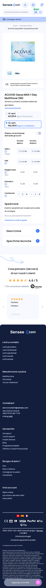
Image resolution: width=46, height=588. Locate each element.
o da (8, 416)
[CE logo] (5, 521)
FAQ (4, 466)
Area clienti (7, 498)
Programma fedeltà (11, 445)
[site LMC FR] (26, 516)
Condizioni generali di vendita (23, 540)
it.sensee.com (21, 567)
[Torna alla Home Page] (11, 5)
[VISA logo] (21, 521)
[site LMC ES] (22, 516)
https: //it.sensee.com (9, 554)
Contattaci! (7, 475)
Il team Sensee (9, 439)
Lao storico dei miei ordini (13, 495)
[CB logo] (10, 521)
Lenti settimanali (9, 350)
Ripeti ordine (8, 492)
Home (15, 26)
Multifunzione (8, 376)
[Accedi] (25, 5)
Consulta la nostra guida (16, 220)
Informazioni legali (23, 536)
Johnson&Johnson (13, 108)
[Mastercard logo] (15, 521)
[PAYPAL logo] (31, 521)
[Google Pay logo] (23, 525)
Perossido (7, 379)
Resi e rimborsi (9, 469)
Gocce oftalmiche (10, 382)
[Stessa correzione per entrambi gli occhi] (38, 133)
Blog (4, 442)
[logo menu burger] (42, 5)
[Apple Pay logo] (39, 521)
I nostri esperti (9, 436)
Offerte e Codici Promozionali (15, 448)
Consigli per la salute (11, 472)
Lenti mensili (8, 356)
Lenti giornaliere (26, 26)
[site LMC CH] (18, 516)
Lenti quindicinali (9, 353)
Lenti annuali (8, 359)
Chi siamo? (7, 433)
